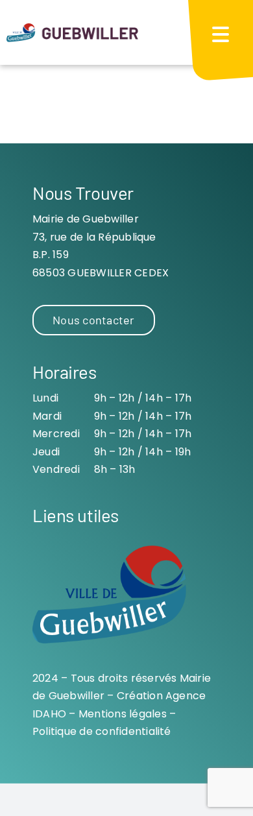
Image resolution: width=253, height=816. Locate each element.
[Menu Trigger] (220, 34)
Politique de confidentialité (101, 731)
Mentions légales (122, 713)
